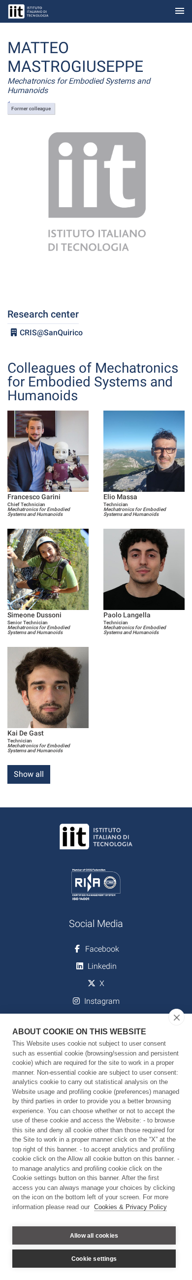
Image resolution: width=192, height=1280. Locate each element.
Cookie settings (94, 1258)
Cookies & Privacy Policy (130, 1207)
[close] (176, 1017)
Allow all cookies (94, 1235)
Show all (29, 774)
